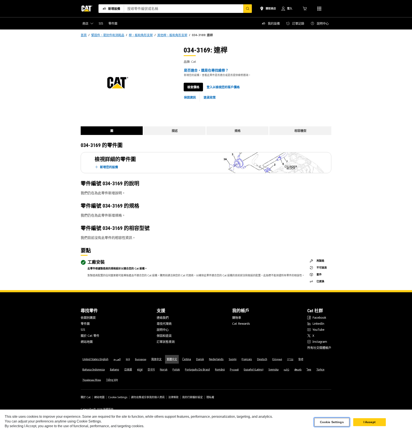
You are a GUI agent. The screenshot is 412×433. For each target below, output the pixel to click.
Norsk (163, 369)
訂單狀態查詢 (166, 342)
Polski (176, 369)
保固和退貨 (164, 336)
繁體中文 (172, 359)
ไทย (309, 369)
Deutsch (262, 359)
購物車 (236, 317)
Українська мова (91, 380)
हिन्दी (300, 359)
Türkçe (320, 369)
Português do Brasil (197, 369)
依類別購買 (88, 317)
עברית (290, 359)
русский (234, 369)
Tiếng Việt (112, 380)
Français (247, 359)
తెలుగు (297, 369)
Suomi (232, 359)
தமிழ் (286, 369)
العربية (117, 359)
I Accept (370, 422)
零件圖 (85, 323)
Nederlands (216, 359)
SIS (83, 329)
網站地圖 (87, 342)
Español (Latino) (253, 369)
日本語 (128, 369)
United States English (95, 359)
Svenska (273, 369)
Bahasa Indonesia (93, 369)
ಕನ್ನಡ (139, 369)
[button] (223, 87)
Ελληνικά (277, 359)
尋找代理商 (164, 323)
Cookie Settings (117, 397)
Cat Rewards (241, 323)
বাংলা (128, 359)
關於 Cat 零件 (90, 336)
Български (140, 359)
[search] (247, 8)
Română (220, 369)
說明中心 (163, 329)
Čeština (186, 359)
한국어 (151, 369)
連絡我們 (163, 317)
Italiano (114, 369)
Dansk (200, 359)
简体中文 (156, 359)
